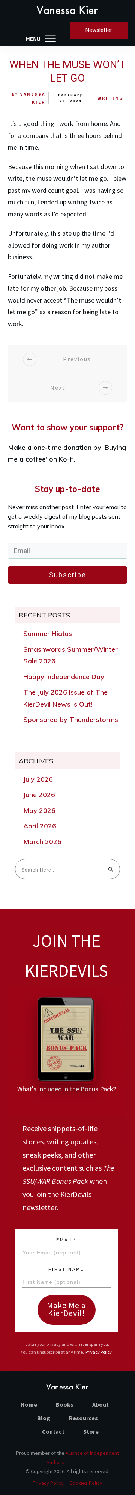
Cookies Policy (85, 1483)
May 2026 (39, 810)
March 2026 (42, 841)
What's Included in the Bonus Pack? (66, 1089)
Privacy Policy (99, 1352)
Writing (110, 98)
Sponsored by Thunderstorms (70, 719)
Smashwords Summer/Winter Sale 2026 (70, 655)
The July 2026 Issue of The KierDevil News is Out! (65, 698)
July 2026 (38, 779)
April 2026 (39, 826)
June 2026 (39, 794)
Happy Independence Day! (64, 676)
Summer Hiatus (47, 633)
